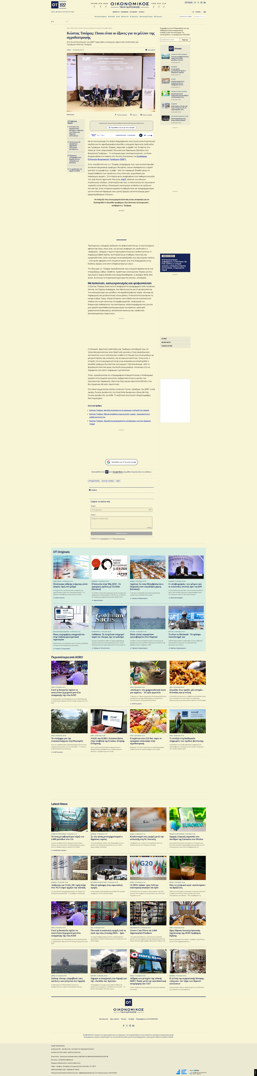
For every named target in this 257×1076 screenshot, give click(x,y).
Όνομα (93, 506)
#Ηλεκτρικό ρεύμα (146, 16)
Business (124, 12)
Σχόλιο (93, 515)
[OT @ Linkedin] (205, 2)
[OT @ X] (198, 2)
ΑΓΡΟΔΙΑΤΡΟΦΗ (93, 481)
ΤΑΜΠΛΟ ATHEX (166, 346)
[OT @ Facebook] (195, 2)
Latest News (59, 804)
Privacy (123, 1019)
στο (116, 472)
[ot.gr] (130, 7)
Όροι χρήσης (114, 1019)
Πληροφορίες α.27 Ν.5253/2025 (147, 1019)
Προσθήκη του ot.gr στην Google (122, 127)
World (141, 12)
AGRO (71, 28)
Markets (116, 12)
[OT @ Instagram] (201, 2)
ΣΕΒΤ (118, 481)
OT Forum (188, 2)
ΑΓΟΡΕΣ (164, 339)
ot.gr (68, 28)
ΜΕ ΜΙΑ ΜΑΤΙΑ (166, 342)
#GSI (118, 16)
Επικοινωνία (103, 1019)
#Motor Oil (125, 16)
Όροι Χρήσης (105, 539)
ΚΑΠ (123, 179)
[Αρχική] (58, 4)
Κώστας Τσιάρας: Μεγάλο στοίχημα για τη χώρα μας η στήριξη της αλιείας (119, 410)
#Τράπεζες (134, 16)
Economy (133, 12)
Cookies (131, 1019)
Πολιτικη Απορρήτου (119, 539)
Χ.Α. (52, 21)
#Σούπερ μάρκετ (100, 16)
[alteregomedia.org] (181, 1074)
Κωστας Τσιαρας (108, 481)
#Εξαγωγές (158, 16)
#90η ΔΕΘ (111, 16)
